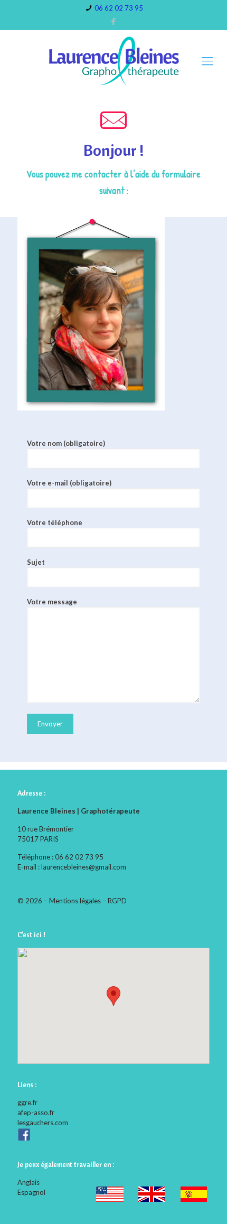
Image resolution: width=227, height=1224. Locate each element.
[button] (113, 996)
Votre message (52, 601)
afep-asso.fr (35, 1112)
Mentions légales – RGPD (88, 900)
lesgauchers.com (42, 1122)
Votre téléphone (54, 522)
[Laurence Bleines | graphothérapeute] (113, 60)
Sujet (36, 562)
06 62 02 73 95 (118, 8)
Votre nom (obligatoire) (66, 443)
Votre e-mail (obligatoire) (69, 483)
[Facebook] (113, 21)
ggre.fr (27, 1102)
